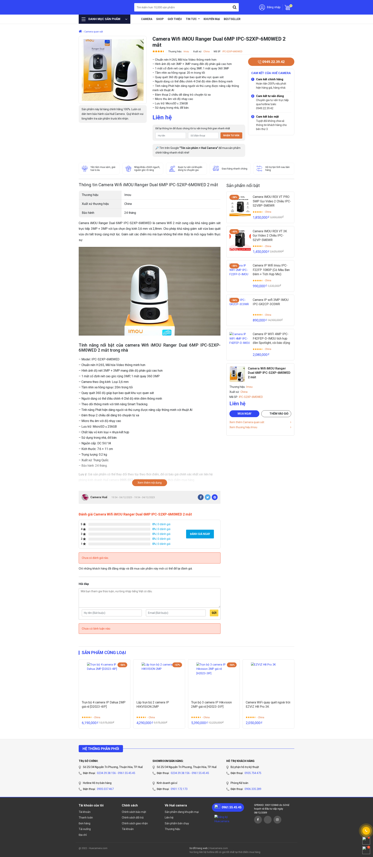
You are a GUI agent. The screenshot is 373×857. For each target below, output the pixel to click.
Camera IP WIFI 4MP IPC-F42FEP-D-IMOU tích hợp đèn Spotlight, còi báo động (271, 338)
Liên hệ (169, 817)
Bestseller (232, 19)
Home (136, 19)
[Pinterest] (215, 497)
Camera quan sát (93, 31)
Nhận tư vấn (231, 135)
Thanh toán (86, 817)
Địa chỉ (83, 834)
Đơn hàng (84, 823)
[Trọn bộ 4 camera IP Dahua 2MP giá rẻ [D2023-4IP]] (104, 679)
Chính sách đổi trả (133, 817)
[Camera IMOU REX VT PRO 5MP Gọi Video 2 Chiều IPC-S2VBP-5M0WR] (240, 205)
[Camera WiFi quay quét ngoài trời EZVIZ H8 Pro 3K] (268, 679)
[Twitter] (208, 497)
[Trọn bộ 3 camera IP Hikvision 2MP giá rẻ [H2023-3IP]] (213, 679)
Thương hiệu (172, 829)
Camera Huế (98, 497)
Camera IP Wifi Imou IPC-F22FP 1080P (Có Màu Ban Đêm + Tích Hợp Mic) (271, 270)
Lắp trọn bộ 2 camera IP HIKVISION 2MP (152, 704)
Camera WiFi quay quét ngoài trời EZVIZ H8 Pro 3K (268, 704)
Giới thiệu (175, 19)
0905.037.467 (105, 789)
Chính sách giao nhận (135, 823)
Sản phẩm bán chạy (177, 823)
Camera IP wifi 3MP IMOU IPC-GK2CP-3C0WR (270, 302)
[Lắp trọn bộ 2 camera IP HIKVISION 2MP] (159, 679)
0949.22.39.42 (273, 62)
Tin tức (191, 19)
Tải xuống (85, 829)
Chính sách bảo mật (134, 811)
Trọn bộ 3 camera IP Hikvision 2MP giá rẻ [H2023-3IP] (211, 704)
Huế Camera (99, 7)
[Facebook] (201, 497)
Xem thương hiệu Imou (243, 427)
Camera (146, 19)
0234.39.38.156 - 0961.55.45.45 (116, 773)
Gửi (214, 612)
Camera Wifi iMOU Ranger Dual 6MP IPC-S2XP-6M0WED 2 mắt (269, 373)
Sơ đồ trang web (198, 848)
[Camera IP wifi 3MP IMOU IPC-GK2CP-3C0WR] (240, 308)
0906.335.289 (253, 789)
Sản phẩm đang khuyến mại (182, 811)
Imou (186, 51)
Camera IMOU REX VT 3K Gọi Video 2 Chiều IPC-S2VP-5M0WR (270, 235)
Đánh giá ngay (200, 534)
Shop (160, 19)
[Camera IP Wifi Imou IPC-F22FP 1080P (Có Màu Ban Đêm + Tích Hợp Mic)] (240, 274)
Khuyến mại (212, 19)
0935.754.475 (253, 773)
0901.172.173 (179, 789)
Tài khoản (85, 811)
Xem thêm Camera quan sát (246, 422)
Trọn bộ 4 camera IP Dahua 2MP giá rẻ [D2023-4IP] (103, 704)
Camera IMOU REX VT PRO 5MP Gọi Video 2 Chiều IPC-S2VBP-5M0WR (272, 201)
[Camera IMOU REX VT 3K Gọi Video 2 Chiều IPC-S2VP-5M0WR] (240, 240)
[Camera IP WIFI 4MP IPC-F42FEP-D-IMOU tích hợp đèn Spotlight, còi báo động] (240, 342)
